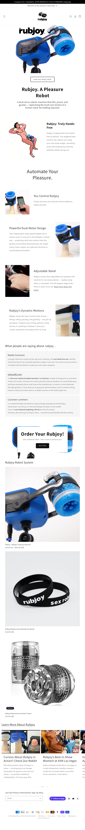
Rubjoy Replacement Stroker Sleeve (18, 713)
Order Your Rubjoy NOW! (42, 79)
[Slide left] (38, 786)
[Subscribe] (40, 798)
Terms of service (61, 816)
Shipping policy (72, 816)
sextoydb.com (15, 374)
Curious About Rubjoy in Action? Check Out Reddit (20, 759)
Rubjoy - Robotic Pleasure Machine (18, 545)
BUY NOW (42, 446)
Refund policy (41, 816)
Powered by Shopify (30, 816)
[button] (4, 16)
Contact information (43, 818)
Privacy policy (51, 816)
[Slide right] (47, 786)
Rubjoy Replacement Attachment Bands (19, 629)
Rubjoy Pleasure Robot (19, 816)
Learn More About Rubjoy (18, 724)
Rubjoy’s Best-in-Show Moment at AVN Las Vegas (60, 759)
